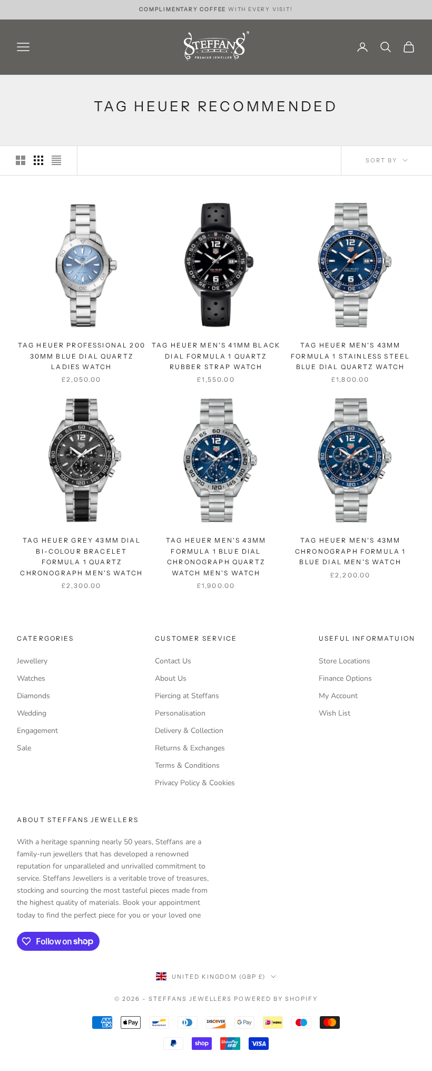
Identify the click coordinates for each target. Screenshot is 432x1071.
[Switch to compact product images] (56, 160)
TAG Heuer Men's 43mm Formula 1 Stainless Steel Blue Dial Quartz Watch (350, 356)
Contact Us (173, 661)
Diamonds (33, 696)
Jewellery (32, 661)
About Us (170, 678)
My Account (338, 696)
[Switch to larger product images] (20, 160)
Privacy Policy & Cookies (195, 783)
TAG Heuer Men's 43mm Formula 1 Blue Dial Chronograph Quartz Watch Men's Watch (216, 556)
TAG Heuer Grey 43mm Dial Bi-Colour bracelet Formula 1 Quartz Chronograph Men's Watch (81, 556)
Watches (31, 678)
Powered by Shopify (276, 998)
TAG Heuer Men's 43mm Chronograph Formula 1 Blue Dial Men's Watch (350, 551)
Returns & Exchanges (190, 748)
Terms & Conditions (187, 765)
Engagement (37, 731)
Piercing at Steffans (187, 696)
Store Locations (344, 661)
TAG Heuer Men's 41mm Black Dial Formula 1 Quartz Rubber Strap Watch (216, 356)
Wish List (334, 713)
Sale (24, 748)
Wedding (31, 713)
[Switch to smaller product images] (38, 160)
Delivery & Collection (189, 731)
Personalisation (180, 713)
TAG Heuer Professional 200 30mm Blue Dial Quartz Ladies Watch (81, 356)
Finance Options (345, 678)
